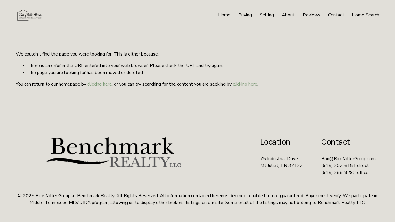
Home (224, 15)
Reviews (311, 15)
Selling (267, 15)
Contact (336, 15)
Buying (245, 15)
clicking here (99, 84)
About (288, 15)
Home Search (365, 15)
